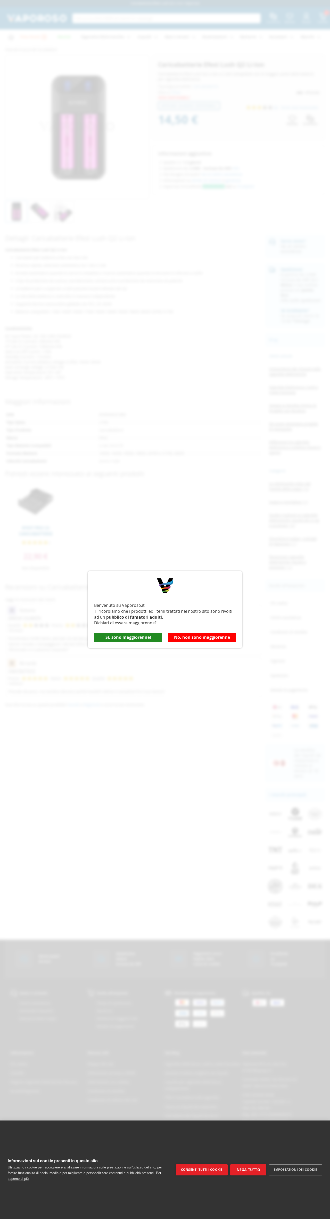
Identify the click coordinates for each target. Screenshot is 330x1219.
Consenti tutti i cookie (202, 1169)
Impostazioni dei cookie (295, 1169)
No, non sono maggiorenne (202, 637)
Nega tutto (248, 1169)
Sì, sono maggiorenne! (128, 637)
